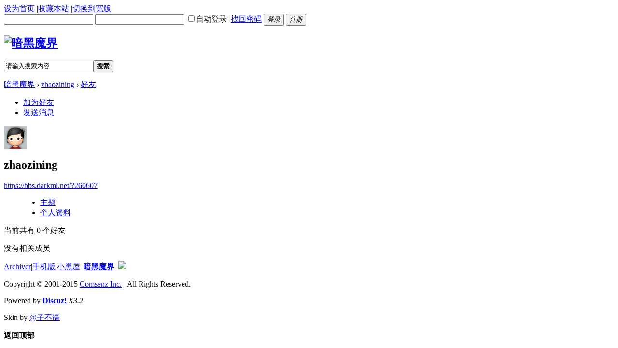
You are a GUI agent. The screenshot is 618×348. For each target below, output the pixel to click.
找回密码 (246, 19)
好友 (88, 84)
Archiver (17, 266)
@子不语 (44, 317)
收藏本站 (53, 8)
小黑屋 (68, 266)
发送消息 (38, 112)
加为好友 (38, 102)
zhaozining (57, 84)
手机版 (44, 266)
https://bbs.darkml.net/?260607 (51, 185)
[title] (122, 266)
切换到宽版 (91, 8)
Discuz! (54, 300)
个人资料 (55, 212)
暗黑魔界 (19, 84)
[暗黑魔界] (31, 43)
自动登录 (211, 19)
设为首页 (19, 8)
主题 (48, 202)
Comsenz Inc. (101, 284)
